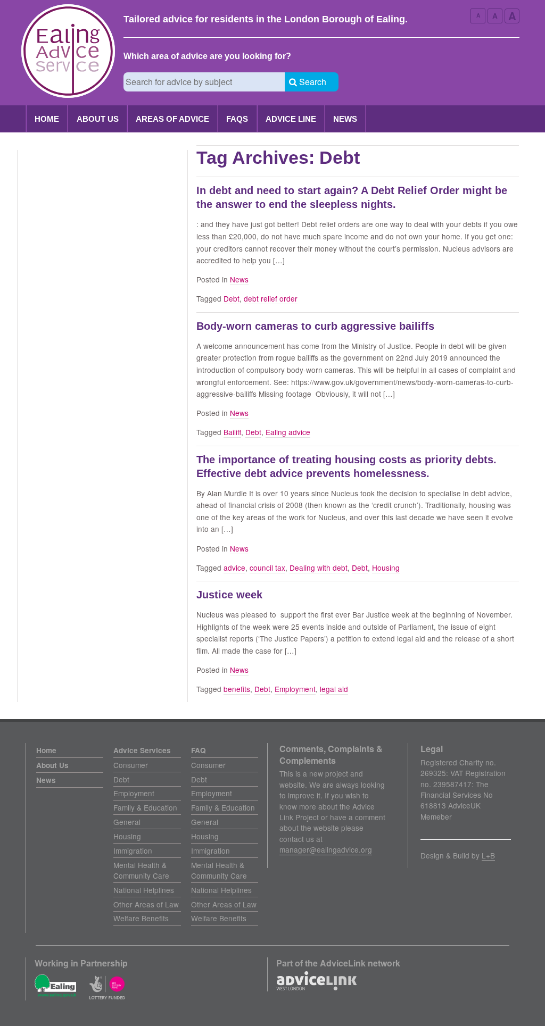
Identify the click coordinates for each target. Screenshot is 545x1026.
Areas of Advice (172, 118)
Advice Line (291, 118)
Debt (232, 298)
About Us (98, 118)
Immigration (132, 850)
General (127, 821)
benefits (237, 688)
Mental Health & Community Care (141, 870)
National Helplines (143, 890)
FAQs (237, 118)
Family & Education (145, 807)
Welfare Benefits (141, 918)
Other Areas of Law (146, 904)
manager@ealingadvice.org (325, 849)
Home (47, 118)
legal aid (334, 688)
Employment (295, 688)
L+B (488, 855)
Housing (386, 567)
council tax (267, 567)
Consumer (130, 765)
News (345, 118)
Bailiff (232, 432)
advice (234, 567)
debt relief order (271, 298)
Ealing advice (288, 432)
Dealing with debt (319, 567)
